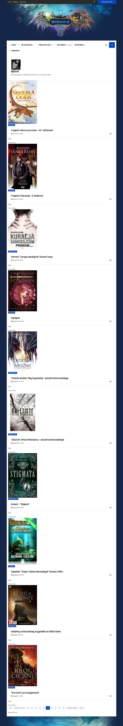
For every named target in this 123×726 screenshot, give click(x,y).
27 (56, 708)
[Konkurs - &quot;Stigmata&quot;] (22, 475)
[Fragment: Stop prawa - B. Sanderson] (22, 166)
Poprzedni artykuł (19, 708)
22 (36, 708)
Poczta (48, 720)
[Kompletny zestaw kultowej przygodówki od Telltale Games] (22, 605)
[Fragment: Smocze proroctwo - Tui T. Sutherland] (22, 102)
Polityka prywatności (71, 720)
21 (32, 708)
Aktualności (26, 45)
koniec (81, 708)
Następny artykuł (72, 708)
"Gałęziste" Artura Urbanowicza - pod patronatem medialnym (37, 439)
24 (44, 708)
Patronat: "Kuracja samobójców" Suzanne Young (31, 256)
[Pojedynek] (22, 290)
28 (59, 708)
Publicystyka (44, 45)
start (10, 708)
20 (28, 708)
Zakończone (13, 498)
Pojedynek (15, 317)
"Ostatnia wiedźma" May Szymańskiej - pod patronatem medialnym (39, 378)
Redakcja (15, 2)
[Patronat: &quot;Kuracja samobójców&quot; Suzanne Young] (22, 229)
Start (13, 45)
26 (52, 708)
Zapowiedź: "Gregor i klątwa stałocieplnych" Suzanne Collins (37, 571)
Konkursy (15, 51)
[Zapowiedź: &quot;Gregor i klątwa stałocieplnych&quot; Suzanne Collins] (22, 541)
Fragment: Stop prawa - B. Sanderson (27, 195)
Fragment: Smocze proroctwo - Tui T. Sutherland (32, 130)
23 (40, 708)
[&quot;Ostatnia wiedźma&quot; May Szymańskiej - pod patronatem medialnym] (22, 351)
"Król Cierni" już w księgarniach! (25, 692)
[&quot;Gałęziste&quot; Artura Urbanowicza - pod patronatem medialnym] (22, 412)
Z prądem (12, 626)
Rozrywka (79, 45)
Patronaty (61, 45)
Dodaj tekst (23, 2)
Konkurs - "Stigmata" (20, 504)
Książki (11, 125)
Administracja (57, 720)
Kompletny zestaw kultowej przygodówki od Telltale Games (36, 631)
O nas (9, 2)
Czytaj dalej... (12, 142)
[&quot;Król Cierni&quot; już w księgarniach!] (22, 665)
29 (63, 708)
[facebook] (94, 1)
